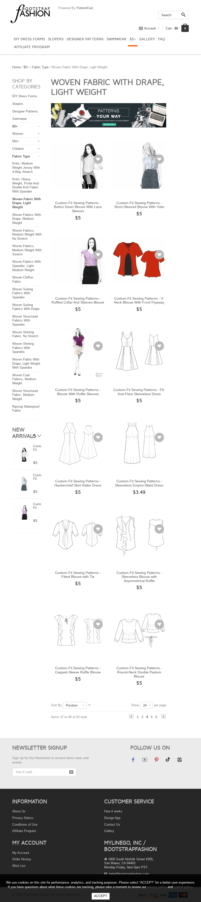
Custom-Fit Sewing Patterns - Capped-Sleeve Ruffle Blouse (78, 670)
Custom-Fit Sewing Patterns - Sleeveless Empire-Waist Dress (139, 483)
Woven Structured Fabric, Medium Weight (25, 395)
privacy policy (157, 887)
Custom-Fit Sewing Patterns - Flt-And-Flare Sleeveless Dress (139, 392)
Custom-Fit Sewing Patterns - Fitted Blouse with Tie (78, 575)
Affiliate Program (32, 47)
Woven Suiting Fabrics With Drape (25, 307)
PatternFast (84, 8)
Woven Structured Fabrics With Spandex (25, 320)
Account (150, 28)
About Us (18, 811)
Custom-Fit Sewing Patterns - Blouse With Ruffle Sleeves (78, 392)
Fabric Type (40, 67)
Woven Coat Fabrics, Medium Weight (24, 379)
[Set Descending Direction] (89, 705)
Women (17, 134)
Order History (21, 859)
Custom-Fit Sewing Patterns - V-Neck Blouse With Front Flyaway (139, 300)
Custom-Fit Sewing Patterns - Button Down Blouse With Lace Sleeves (78, 207)
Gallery (147, 39)
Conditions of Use (25, 824)
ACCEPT (100, 896)
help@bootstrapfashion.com (129, 874)
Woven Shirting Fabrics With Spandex (23, 348)
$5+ (133, 39)
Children (18, 149)
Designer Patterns (85, 39)
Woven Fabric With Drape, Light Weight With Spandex (26, 363)
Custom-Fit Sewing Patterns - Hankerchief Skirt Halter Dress (77, 483)
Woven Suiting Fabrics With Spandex (22, 293)
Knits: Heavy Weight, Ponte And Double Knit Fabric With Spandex (25, 185)
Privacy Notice (22, 818)
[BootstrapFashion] (30, 13)
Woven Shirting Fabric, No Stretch (25, 334)
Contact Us (112, 824)
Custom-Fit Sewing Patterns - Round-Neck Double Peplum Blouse (139, 672)
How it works (113, 811)
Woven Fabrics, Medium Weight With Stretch (27, 250)
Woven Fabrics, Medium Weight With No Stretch (27, 234)
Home (16, 67)
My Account (20, 853)
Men (15, 141)
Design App (112, 818)
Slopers (55, 39)
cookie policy (183, 887)
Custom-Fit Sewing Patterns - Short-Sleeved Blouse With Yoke (139, 205)
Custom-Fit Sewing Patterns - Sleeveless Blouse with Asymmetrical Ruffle (139, 577)
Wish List (18, 866)
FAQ (161, 39)
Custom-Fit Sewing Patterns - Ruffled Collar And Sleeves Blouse (77, 300)
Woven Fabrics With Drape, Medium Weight (26, 219)
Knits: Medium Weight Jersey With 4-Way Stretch (26, 167)
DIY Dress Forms (29, 39)
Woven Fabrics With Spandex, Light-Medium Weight (26, 266)
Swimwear (116, 39)
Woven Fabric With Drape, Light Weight (26, 203)
